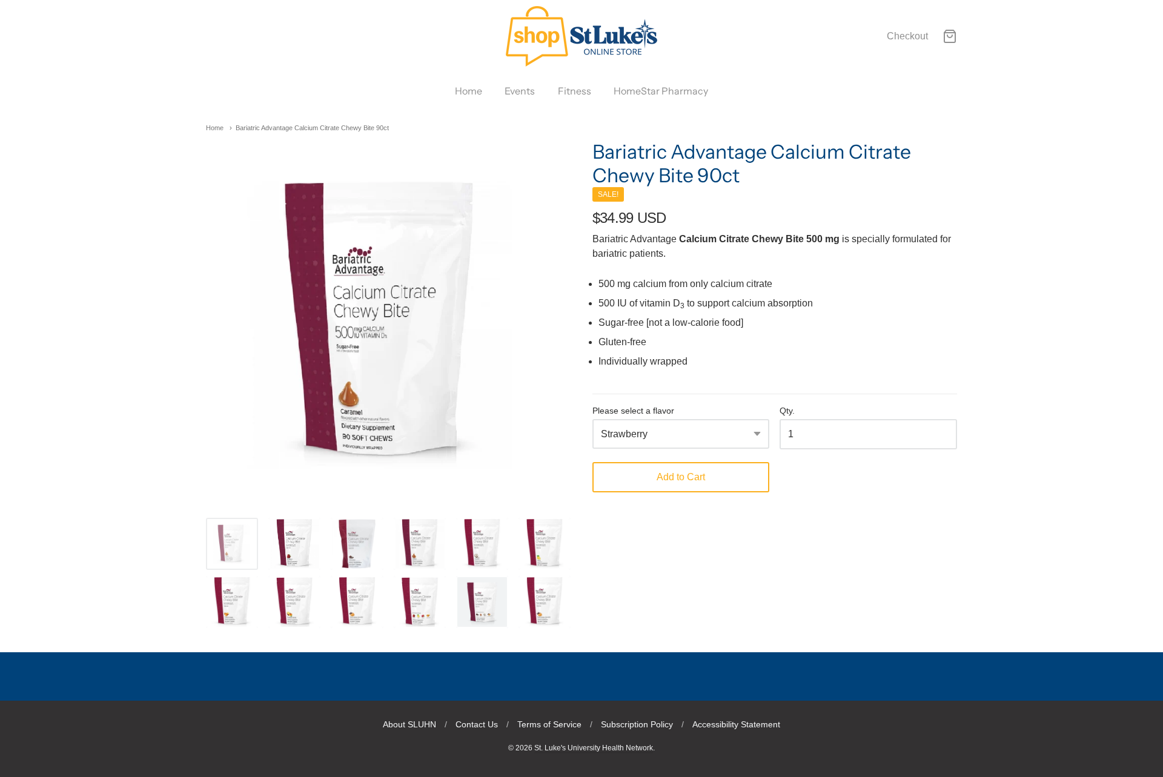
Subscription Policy (637, 724)
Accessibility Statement (736, 724)
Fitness (574, 91)
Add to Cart (681, 477)
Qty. (787, 410)
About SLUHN (409, 724)
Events (520, 91)
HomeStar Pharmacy (661, 91)
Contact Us (477, 724)
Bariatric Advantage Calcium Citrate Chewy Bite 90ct (312, 127)
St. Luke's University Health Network (593, 748)
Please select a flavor (633, 410)
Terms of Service (549, 724)
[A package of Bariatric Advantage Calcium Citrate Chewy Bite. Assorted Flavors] (482, 602)
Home (468, 91)
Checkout (907, 36)
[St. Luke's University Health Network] (581, 36)
